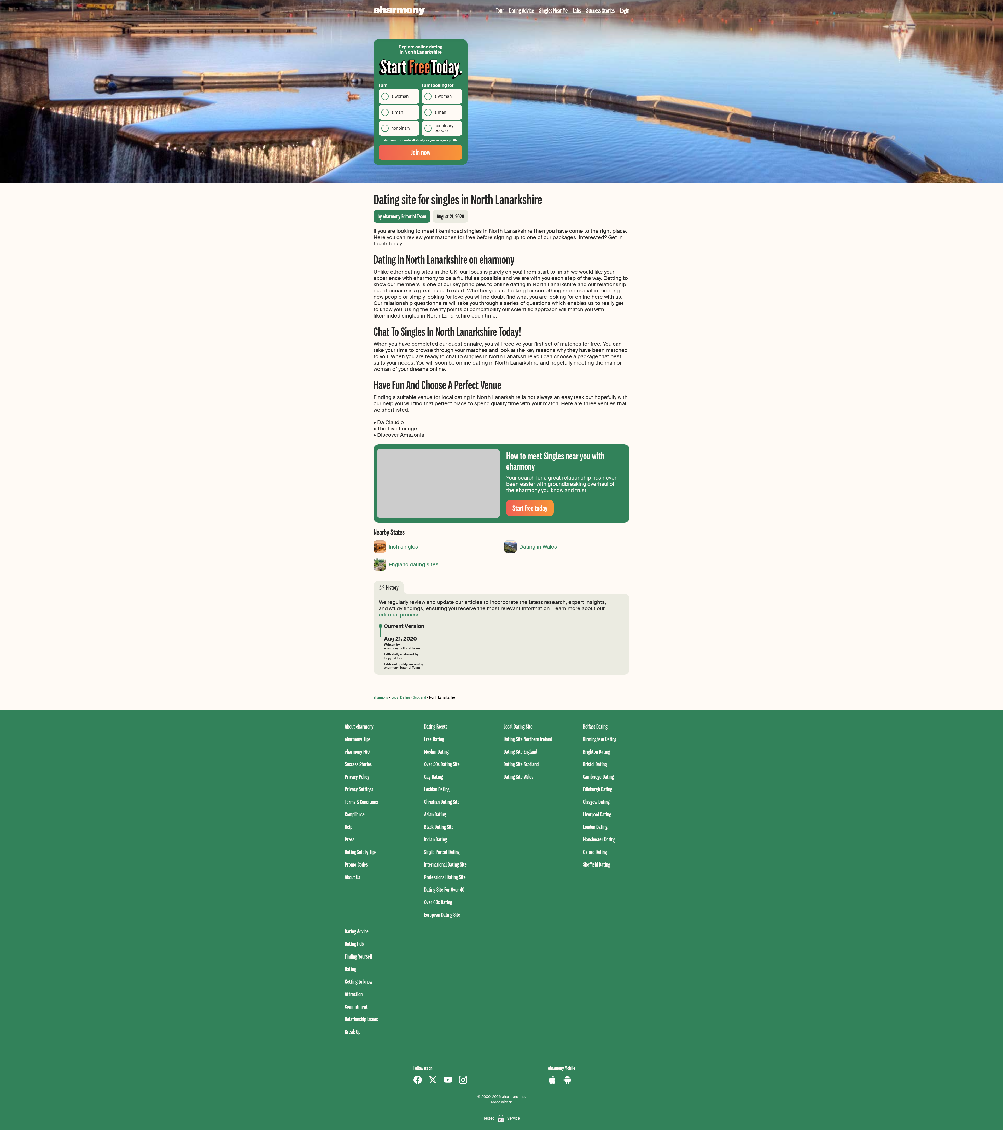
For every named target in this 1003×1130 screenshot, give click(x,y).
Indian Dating (435, 839)
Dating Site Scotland (521, 764)
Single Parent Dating (442, 852)
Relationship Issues (361, 1019)
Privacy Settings (359, 789)
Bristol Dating (595, 764)
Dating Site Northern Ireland (528, 739)
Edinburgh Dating (597, 789)
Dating (350, 969)
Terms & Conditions (361, 802)
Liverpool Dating (597, 814)
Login (624, 10)
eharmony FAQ (357, 751)
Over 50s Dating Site (442, 764)
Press (349, 839)
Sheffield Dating (596, 864)
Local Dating (400, 697)
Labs (577, 10)
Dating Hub (354, 944)
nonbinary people (443, 128)
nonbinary (400, 128)
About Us (352, 877)
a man (397, 112)
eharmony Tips (357, 739)
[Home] (399, 10)
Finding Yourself (358, 956)
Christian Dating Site (442, 802)
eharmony (381, 697)
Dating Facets (435, 726)
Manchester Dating (599, 839)
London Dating (595, 827)
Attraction (354, 994)
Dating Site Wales (518, 776)
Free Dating (434, 739)
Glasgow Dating (596, 802)
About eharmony (359, 726)
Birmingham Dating (599, 739)
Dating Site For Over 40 (444, 889)
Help (348, 827)
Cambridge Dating (598, 776)
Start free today (529, 508)
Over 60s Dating (438, 902)
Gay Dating (433, 776)
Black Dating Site (439, 827)
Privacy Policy (357, 776)
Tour (500, 10)
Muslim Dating (436, 751)
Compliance (355, 814)
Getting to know (358, 981)
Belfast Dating (595, 726)
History (392, 587)
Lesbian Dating (437, 789)
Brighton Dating (596, 751)
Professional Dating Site (445, 877)
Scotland (419, 697)
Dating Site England (520, 751)
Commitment (356, 1006)
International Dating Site (445, 864)
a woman (400, 96)
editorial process (399, 614)
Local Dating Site (518, 726)
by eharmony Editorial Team (402, 216)
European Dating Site (442, 914)
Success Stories (600, 10)
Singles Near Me (553, 10)
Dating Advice (521, 10)
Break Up (352, 1032)
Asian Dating (435, 814)
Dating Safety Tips (360, 852)
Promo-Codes (356, 864)
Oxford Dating (595, 852)
